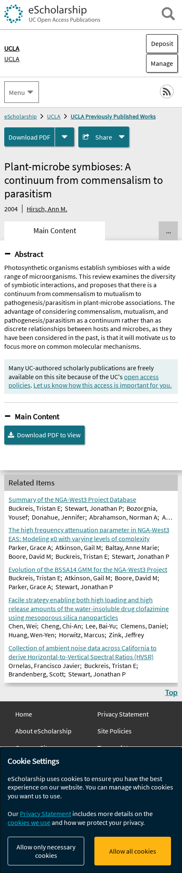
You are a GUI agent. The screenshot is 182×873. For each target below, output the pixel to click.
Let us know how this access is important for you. (102, 385)
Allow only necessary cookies (46, 851)
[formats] (64, 136)
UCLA (11, 58)
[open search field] (168, 13)
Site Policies (114, 731)
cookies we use (29, 822)
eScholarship (20, 116)
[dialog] (91, 810)
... (168, 230)
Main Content (37, 416)
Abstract (29, 254)
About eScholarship (43, 731)
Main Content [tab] (54, 230)
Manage (159, 63)
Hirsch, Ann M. (47, 209)
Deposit (162, 43)
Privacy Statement (123, 714)
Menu (17, 92)
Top (171, 692)
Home (23, 714)
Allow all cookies (132, 851)
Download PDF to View (48, 435)
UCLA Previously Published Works (113, 116)
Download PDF (29, 137)
